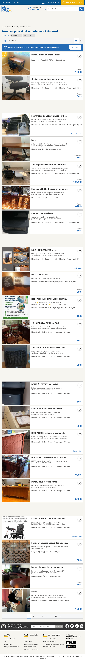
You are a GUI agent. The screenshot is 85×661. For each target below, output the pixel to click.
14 (56, 616)
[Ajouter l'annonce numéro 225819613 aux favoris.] (79, 56)
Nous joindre (8, 644)
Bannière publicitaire (49, 647)
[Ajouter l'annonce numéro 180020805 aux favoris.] (79, 117)
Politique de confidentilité (11, 647)
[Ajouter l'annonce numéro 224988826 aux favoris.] (79, 276)
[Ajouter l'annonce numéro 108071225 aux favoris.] (79, 166)
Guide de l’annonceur (49, 641)
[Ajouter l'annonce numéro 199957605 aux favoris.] (79, 190)
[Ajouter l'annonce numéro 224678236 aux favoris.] (79, 386)
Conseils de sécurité (30, 647)
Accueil (4, 27)
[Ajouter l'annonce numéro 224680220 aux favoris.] (79, 459)
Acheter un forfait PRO (50, 639)
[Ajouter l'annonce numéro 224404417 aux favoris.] (79, 593)
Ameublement (13, 27)
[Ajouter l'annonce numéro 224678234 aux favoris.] (79, 410)
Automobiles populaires (31, 644)
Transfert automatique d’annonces (53, 644)
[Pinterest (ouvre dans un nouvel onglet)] (72, 627)
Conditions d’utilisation (31, 649)
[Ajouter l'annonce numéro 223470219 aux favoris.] (79, 252)
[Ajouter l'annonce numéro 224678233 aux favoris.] (79, 435)
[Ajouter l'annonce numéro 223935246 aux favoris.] (79, 483)
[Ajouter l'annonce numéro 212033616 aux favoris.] (79, 300)
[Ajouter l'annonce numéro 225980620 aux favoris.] (79, 81)
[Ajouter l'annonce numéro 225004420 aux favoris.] (79, 325)
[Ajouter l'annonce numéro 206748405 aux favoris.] (79, 215)
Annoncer (27, 639)
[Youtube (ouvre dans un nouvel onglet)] (82, 627)
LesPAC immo (28, 641)
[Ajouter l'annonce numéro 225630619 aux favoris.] (79, 142)
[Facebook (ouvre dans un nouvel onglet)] (67, 627)
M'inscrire (59, 626)
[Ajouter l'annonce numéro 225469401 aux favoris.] (79, 544)
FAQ (5, 641)
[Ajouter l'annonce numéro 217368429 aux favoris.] (79, 520)
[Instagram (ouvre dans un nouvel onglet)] (76, 627)
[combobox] (63, 9)
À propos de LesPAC (10, 639)
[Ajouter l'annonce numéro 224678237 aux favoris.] (79, 349)
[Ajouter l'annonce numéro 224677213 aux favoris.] (79, 569)
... (51, 616)
